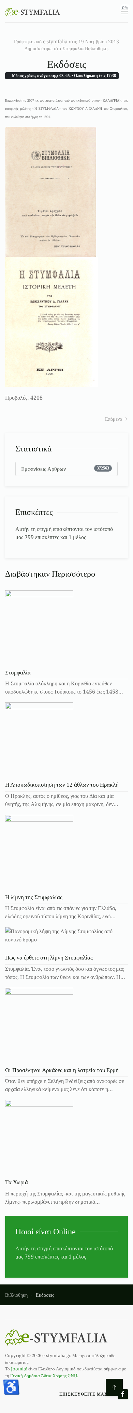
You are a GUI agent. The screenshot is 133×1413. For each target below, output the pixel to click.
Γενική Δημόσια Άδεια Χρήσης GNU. (44, 1375)
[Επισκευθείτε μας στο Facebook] (123, 1394)
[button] (124, 12)
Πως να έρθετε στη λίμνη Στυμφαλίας (49, 957)
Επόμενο (113, 419)
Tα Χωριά (16, 1182)
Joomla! (19, 1369)
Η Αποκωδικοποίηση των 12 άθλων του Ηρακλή (62, 785)
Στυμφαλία (18, 672)
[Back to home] (32, 12)
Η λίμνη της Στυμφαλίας (33, 897)
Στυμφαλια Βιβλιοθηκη (84, 48)
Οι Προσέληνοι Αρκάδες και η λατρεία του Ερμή (62, 1070)
